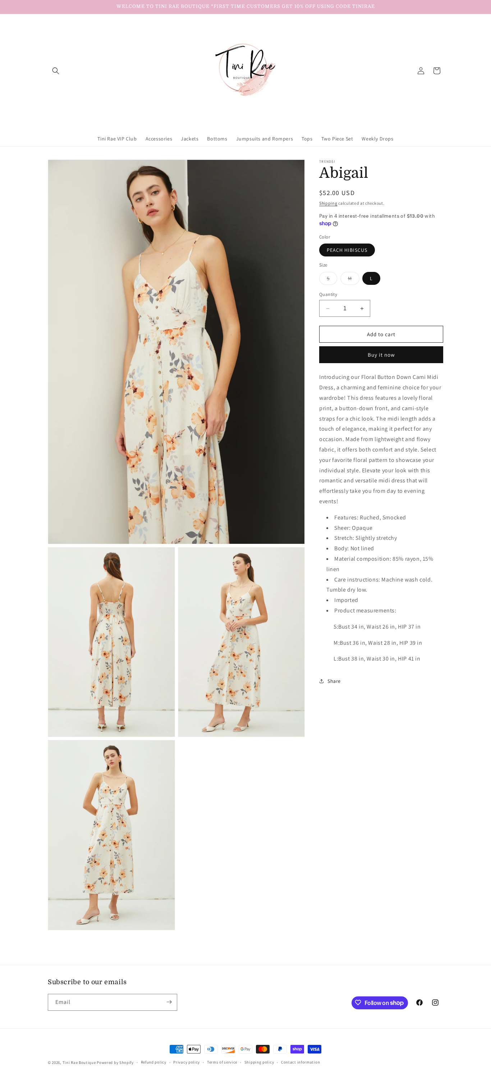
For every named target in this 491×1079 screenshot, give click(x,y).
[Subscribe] (169, 1002)
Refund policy (153, 1062)
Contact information (300, 1062)
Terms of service (222, 1062)
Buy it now (381, 354)
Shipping (328, 203)
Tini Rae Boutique (79, 1062)
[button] (56, 71)
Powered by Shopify (115, 1062)
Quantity (328, 294)
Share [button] (334, 680)
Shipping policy (259, 1062)
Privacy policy (186, 1062)
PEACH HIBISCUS (347, 250)
